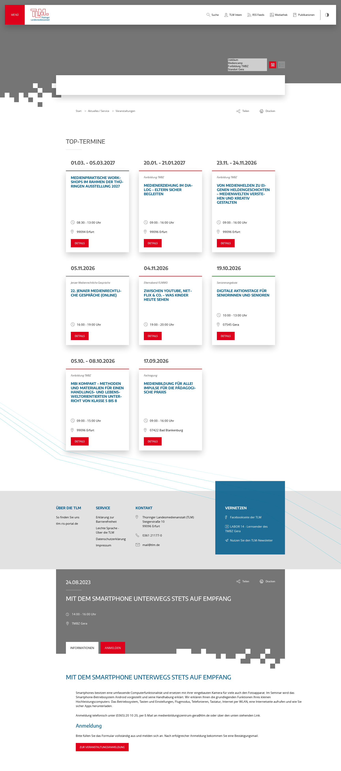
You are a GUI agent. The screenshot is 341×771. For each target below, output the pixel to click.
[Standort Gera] (247, 69)
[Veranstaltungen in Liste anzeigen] (281, 64)
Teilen (245, 111)
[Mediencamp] (247, 63)
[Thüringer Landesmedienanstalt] (40, 15)
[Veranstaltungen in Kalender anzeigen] (272, 64)
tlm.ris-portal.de (67, 523)
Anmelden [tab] (113, 648)
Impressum (103, 545)
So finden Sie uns (67, 517)
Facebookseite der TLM (245, 517)
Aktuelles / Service (98, 111)
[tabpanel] (170, 707)
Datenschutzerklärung (111, 539)
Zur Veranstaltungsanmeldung (102, 747)
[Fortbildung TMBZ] (247, 66)
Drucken (270, 111)
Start (79, 111)
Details (80, 243)
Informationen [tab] (82, 648)
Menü (15, 14)
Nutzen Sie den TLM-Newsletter (251, 540)
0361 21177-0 (152, 535)
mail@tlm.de (151, 545)
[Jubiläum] (247, 60)
